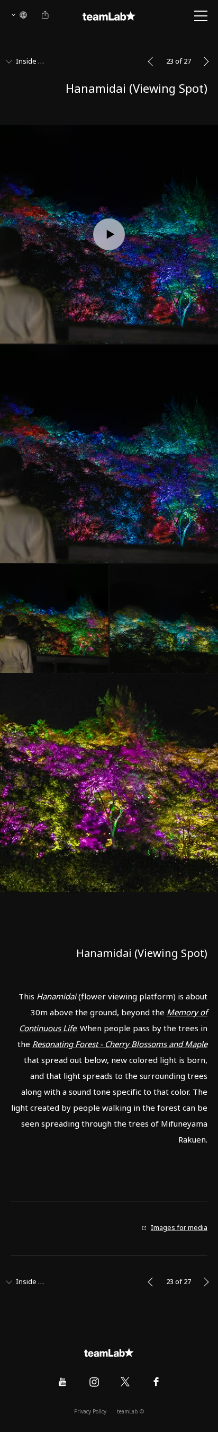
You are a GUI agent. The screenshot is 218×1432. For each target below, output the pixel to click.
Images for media (179, 1228)
